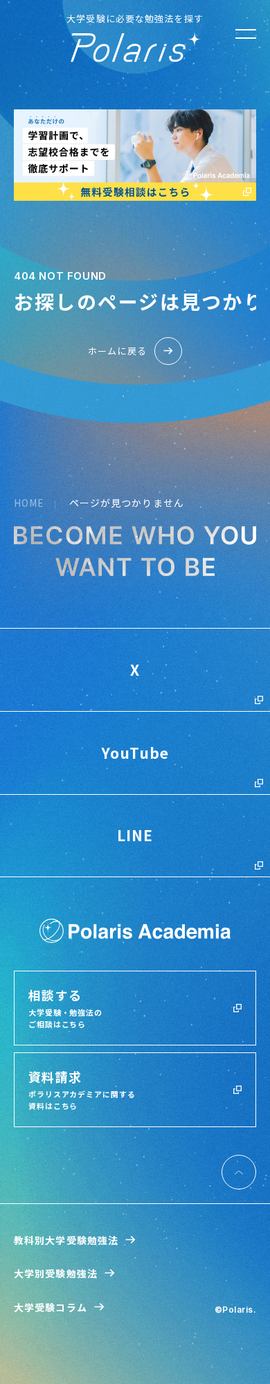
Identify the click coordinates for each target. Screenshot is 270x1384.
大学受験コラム (50, 1307)
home (29, 503)
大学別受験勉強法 (56, 1273)
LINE (135, 835)
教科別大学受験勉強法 (66, 1240)
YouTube (135, 752)
